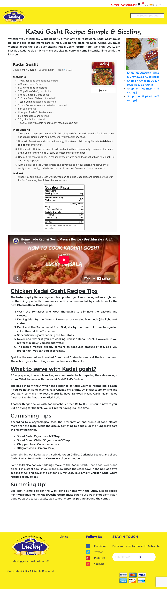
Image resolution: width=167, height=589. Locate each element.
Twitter (98, 551)
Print (104, 90)
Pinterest (99, 557)
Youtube (99, 563)
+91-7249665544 (125, 5)
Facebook (100, 546)
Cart (146, 5)
